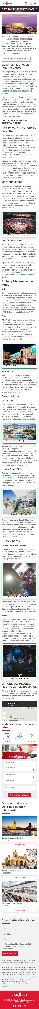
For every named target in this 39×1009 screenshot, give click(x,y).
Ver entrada (19, 845)
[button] (19, 831)
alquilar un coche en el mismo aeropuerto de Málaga (18, 90)
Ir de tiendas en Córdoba (13, 904)
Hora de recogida (10, 767)
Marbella (8, 163)
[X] (24, 1006)
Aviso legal (24, 1002)
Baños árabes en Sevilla (12, 838)
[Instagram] (19, 1006)
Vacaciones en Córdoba (12, 871)
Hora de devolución (10, 780)
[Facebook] (14, 1006)
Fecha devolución (10, 774)
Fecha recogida (9, 762)
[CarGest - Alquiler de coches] (7, 6)
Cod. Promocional (10, 787)
